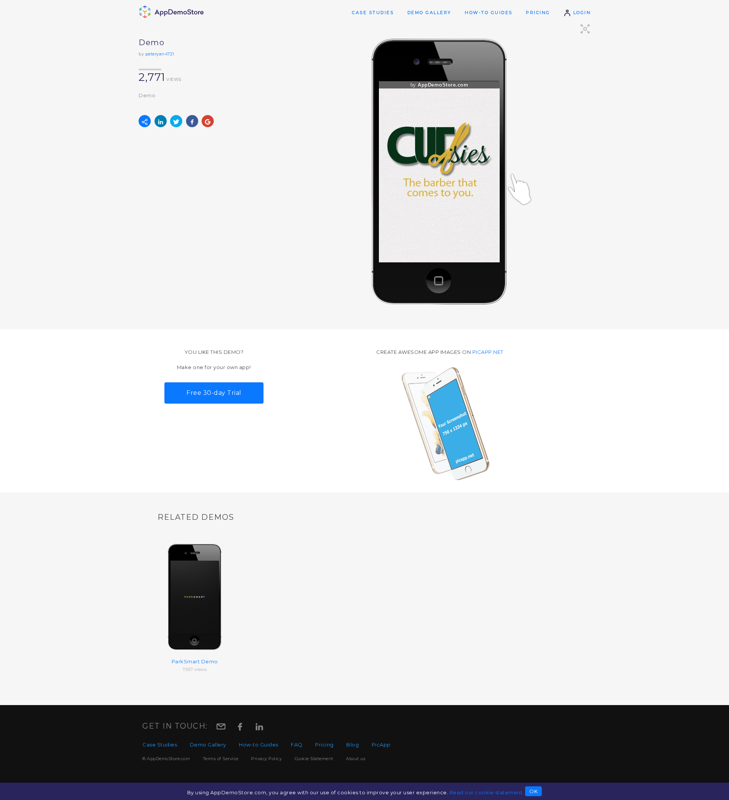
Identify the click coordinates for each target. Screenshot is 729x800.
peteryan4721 (159, 54)
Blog (352, 745)
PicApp (381, 745)
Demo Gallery (429, 12)
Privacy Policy (266, 758)
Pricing (538, 12)
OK (533, 791)
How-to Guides (489, 12)
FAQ (297, 745)
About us (355, 758)
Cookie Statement (314, 758)
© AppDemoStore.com (166, 758)
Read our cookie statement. (487, 792)
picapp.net (487, 352)
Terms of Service (220, 758)
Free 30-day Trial (213, 392)
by (439, 85)
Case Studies (373, 12)
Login (581, 12)
